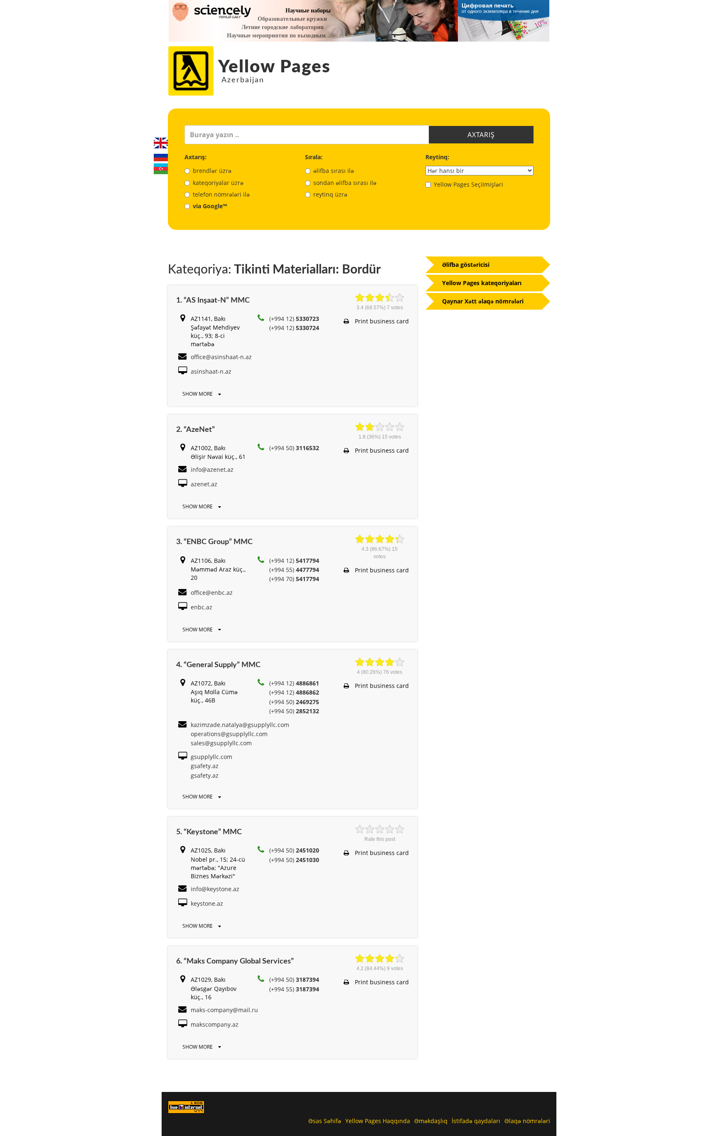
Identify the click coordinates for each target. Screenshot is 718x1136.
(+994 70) (294, 579)
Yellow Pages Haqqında (377, 1121)
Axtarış (481, 134)
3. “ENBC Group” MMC (214, 542)
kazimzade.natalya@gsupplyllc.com (240, 725)
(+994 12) (294, 319)
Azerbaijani (161, 168)
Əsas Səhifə (324, 1121)
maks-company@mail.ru (224, 1010)
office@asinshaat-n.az (221, 357)
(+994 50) (294, 448)
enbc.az (201, 607)
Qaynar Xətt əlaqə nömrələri (483, 301)
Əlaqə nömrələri (527, 1121)
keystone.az (207, 903)
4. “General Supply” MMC (218, 665)
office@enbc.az (212, 592)
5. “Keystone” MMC (209, 832)
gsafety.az (205, 766)
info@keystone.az (215, 889)
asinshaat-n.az (211, 371)
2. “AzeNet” (195, 430)
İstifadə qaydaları (476, 1121)
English (161, 143)
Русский (161, 155)
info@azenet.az (212, 469)
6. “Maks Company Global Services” (235, 961)
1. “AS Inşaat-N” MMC (213, 300)
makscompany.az (215, 1024)
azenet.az (204, 484)
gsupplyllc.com (211, 757)
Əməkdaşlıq (431, 1121)
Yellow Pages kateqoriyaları (481, 283)
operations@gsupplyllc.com (229, 734)
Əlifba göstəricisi (465, 265)
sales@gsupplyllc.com (221, 743)
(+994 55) (294, 570)
